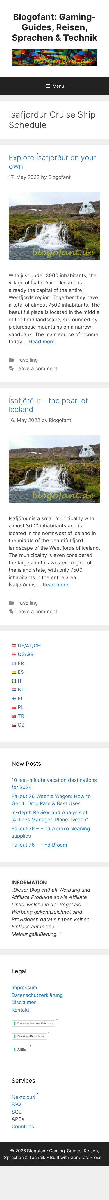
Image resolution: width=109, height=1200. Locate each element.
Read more (42, 342)
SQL (17, 1112)
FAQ (16, 1104)
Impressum (24, 987)
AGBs (21, 1049)
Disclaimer (24, 1002)
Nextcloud (23, 1097)
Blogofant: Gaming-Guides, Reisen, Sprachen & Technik (54, 27)
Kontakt (20, 1010)
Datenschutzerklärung (37, 995)
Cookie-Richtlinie (30, 1036)
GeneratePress (85, 1157)
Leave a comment (36, 368)
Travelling (26, 360)
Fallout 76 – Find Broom (39, 845)
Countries (23, 1126)
